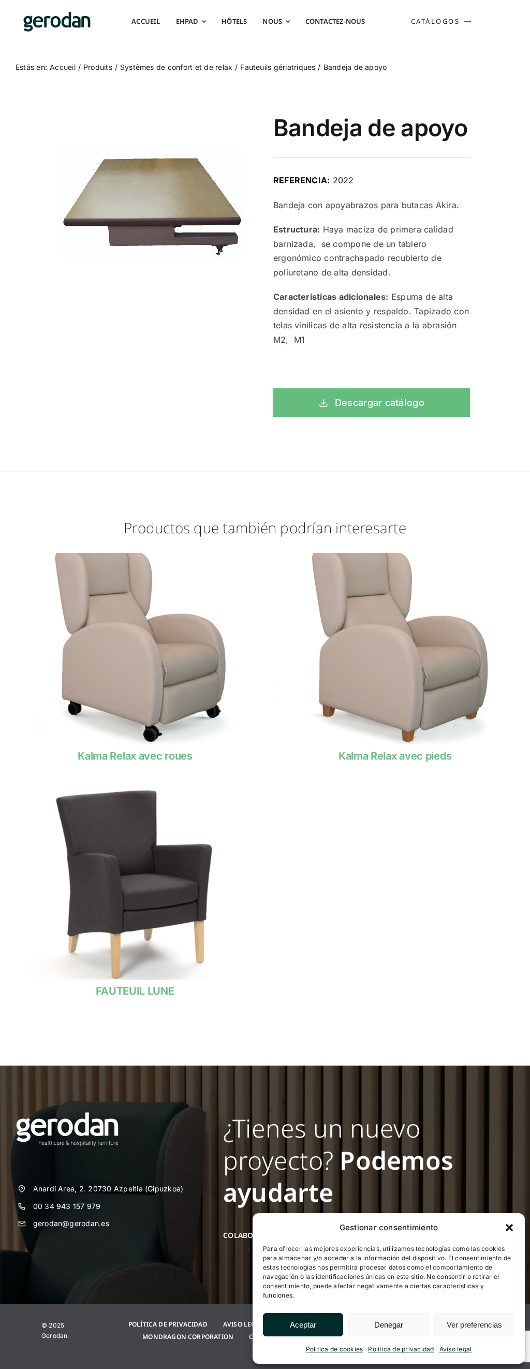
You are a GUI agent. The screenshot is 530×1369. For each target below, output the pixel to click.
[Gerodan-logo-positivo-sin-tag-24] (57, 16)
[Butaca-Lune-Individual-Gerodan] (135, 792)
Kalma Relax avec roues (135, 756)
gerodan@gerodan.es (71, 1223)
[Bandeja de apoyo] (153, 202)
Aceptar (303, 1324)
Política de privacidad (401, 1349)
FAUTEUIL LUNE (135, 991)
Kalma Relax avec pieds (394, 756)
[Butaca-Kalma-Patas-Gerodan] (394, 557)
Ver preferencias (474, 1324)
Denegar (388, 1324)
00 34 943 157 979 (67, 1206)
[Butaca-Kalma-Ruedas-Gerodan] (135, 557)
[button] (509, 1227)
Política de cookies (334, 1349)
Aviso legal (455, 1349)
